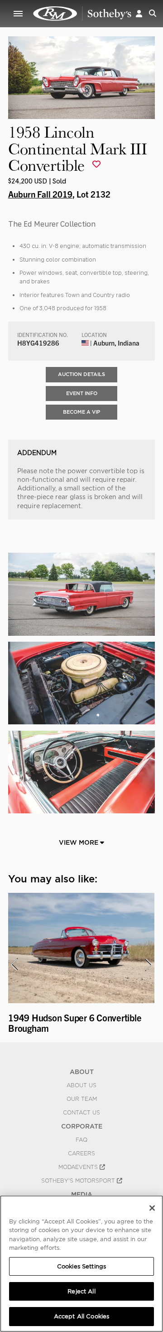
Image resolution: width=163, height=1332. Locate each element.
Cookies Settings (81, 1266)
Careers (81, 1153)
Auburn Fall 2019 (40, 193)
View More (79, 842)
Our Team (82, 1099)
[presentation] (14, 965)
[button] (139, 13)
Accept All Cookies (81, 1316)
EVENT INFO (81, 393)
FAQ (81, 1140)
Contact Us (81, 1112)
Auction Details (81, 374)
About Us (81, 1085)
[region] (81, 1263)
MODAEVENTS (79, 1167)
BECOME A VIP (81, 412)
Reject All (81, 1291)
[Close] (152, 1208)
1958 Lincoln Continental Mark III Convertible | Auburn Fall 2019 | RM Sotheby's (82, 13)
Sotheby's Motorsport (79, 1181)
